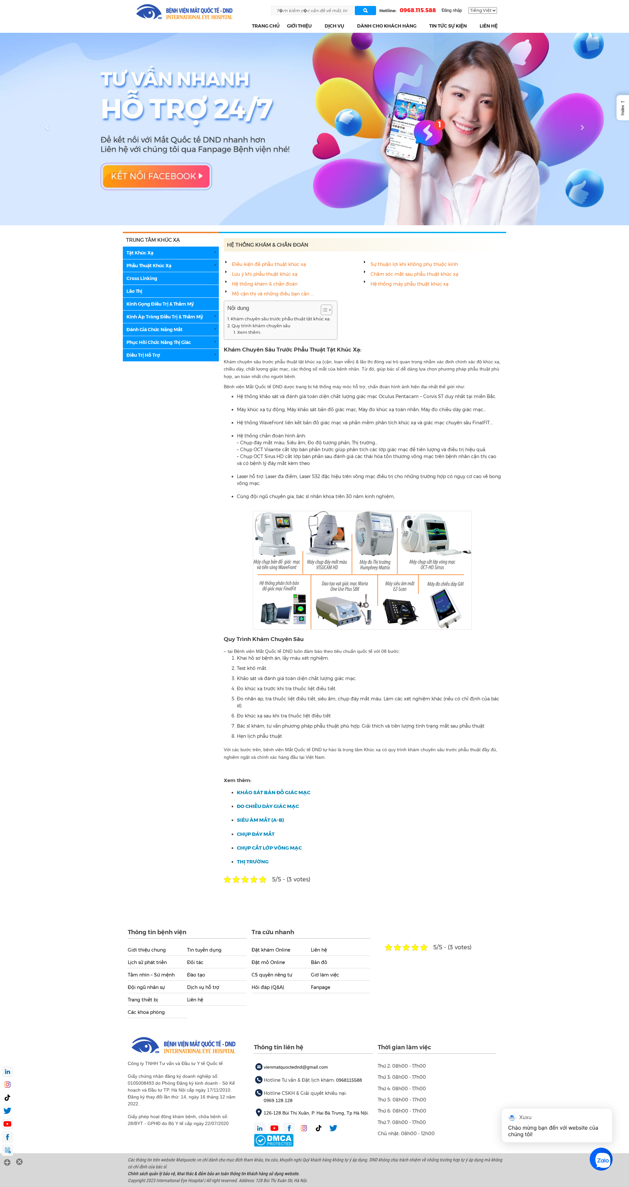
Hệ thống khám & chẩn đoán (264, 284)
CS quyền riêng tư (272, 975)
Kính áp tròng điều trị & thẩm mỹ (164, 317)
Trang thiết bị (143, 1000)
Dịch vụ (334, 26)
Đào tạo (196, 975)
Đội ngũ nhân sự (146, 987)
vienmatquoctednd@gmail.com (296, 1067)
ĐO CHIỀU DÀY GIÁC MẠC (268, 806)
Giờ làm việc (325, 975)
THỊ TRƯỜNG (253, 861)
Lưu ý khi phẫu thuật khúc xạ (264, 274)
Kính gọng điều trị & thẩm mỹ (160, 304)
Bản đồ (319, 962)
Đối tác (195, 962)
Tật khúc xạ (139, 253)
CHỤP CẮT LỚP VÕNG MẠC (269, 848)
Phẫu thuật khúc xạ (148, 266)
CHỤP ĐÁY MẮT (256, 834)
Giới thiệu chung (147, 950)
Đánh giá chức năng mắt (154, 329)
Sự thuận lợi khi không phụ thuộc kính (414, 264)
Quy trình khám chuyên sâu (261, 325)
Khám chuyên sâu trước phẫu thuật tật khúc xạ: (281, 318)
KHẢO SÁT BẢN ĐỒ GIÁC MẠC (273, 792)
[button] (315, 26)
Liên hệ (489, 26)
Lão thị (134, 291)
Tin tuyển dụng (204, 950)
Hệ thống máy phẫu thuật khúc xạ (409, 284)
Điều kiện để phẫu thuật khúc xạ (269, 264)
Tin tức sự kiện (448, 26)
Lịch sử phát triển (147, 962)
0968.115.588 (418, 10)
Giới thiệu (299, 26)
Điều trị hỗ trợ (143, 355)
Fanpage (320, 987)
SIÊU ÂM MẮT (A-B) (260, 820)
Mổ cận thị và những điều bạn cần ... (273, 294)
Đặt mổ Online (268, 962)
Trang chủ (266, 26)
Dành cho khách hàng (386, 26)
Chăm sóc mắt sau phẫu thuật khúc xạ (414, 274)
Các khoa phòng (146, 1012)
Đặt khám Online (271, 950)
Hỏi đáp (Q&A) (268, 987)
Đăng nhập (452, 10)
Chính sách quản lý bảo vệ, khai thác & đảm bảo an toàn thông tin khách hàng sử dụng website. (214, 1173)
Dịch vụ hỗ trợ (203, 987)
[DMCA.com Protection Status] (274, 1139)
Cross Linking (141, 278)
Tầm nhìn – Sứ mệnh (151, 975)
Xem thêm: (249, 332)
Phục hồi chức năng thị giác (158, 342)
